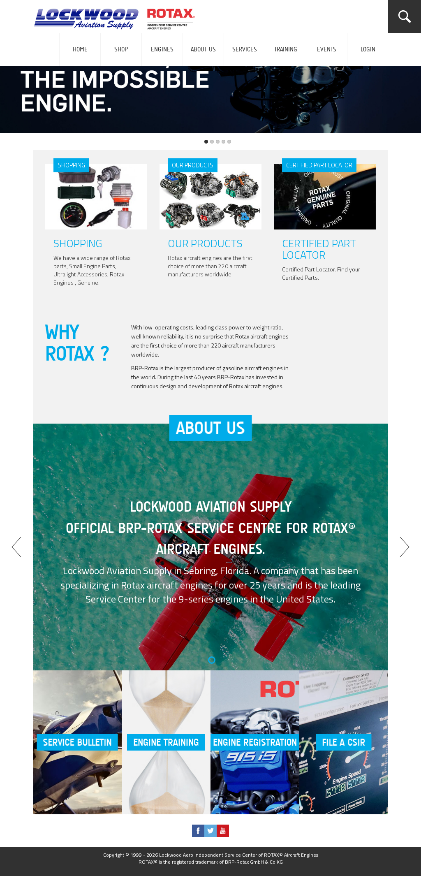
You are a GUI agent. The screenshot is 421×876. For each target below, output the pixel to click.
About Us (203, 49)
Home (80, 49)
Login (368, 49)
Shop (121, 49)
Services (244, 49)
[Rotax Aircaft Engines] (117, 16)
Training (285, 49)
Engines (162, 49)
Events (326, 49)
